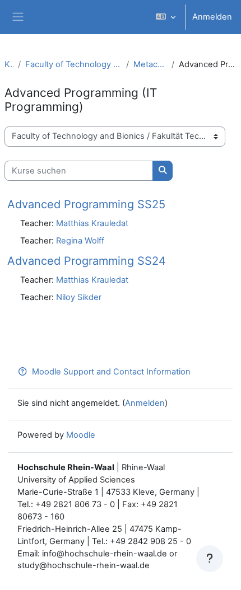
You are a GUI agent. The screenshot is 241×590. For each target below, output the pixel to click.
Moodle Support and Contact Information (111, 372)
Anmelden (212, 17)
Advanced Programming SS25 (86, 204)
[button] (166, 17)
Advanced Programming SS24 (86, 261)
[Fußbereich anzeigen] (209, 558)
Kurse (8, 64)
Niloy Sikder (78, 297)
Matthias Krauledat (92, 223)
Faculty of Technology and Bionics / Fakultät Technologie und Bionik (73, 64)
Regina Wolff (80, 241)
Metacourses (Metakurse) (150, 64)
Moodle (80, 435)
